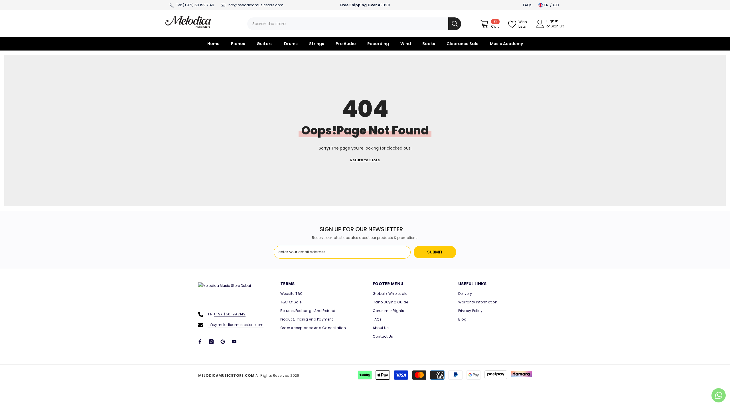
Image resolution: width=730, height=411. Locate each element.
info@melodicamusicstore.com (235, 324)
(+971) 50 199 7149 (198, 5)
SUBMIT (435, 252)
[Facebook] (199, 341)
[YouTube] (234, 341)
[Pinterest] (222, 341)
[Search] (354, 23)
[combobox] (347, 23)
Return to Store (365, 160)
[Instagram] (211, 341)
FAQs (527, 5)
